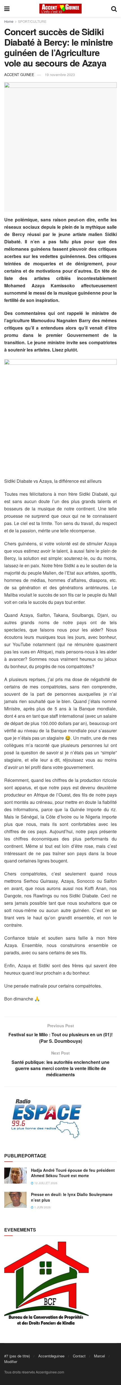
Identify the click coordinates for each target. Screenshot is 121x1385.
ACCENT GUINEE (19, 74)
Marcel (99, 1356)
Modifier (10, 1361)
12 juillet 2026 (45, 1183)
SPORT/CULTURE (32, 21)
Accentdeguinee (51, 1356)
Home (9, 21)
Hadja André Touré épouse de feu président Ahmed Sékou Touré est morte (73, 1173)
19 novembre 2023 (60, 74)
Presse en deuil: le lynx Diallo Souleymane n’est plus (72, 1197)
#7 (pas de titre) (17, 1356)
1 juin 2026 (42, 1207)
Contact (79, 1356)
